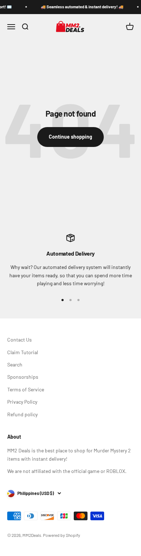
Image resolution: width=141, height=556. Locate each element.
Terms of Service (25, 389)
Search (14, 364)
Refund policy (22, 414)
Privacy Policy (22, 402)
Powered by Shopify (61, 535)
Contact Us (19, 339)
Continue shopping (70, 137)
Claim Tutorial (22, 352)
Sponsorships (22, 377)
